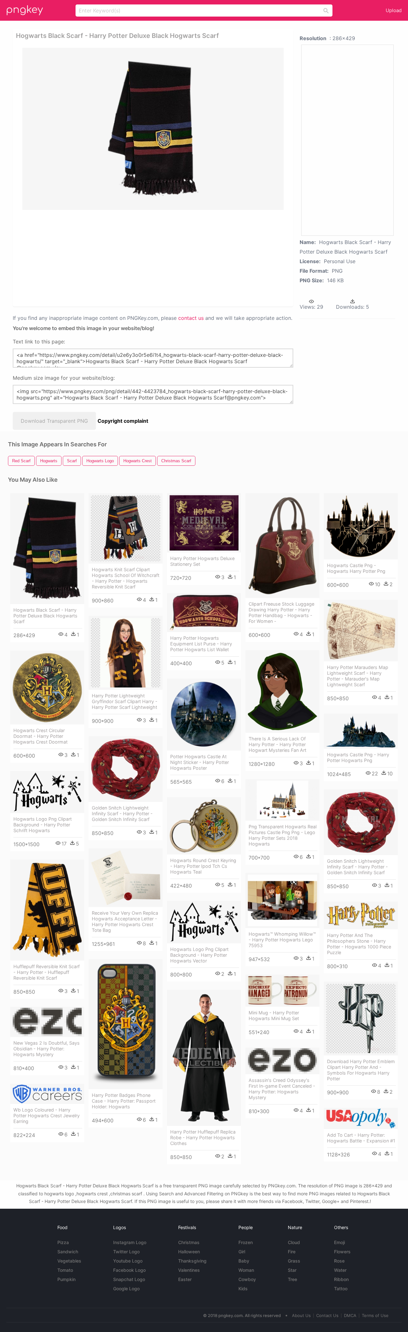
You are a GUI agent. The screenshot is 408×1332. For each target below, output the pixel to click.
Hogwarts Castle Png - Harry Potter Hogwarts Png (358, 757)
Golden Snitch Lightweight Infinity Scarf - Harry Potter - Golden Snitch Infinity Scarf (122, 813)
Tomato (65, 1270)
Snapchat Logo (129, 1279)
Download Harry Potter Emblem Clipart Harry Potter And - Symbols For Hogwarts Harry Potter (361, 1070)
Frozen (245, 1242)
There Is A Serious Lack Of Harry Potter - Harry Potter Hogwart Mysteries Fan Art (277, 744)
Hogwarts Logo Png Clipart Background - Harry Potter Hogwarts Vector (199, 955)
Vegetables (69, 1261)
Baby (243, 1261)
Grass (294, 1261)
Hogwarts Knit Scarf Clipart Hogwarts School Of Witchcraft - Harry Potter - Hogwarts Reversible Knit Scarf (125, 578)
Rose (339, 1261)
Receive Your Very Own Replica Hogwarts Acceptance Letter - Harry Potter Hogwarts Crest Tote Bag (125, 921)
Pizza (63, 1242)
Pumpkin (66, 1279)
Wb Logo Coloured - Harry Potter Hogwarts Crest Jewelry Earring (46, 1115)
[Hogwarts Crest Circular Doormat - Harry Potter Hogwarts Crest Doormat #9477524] (47, 687)
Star (292, 1270)
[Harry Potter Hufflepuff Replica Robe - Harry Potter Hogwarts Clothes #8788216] (204, 1058)
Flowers (342, 1251)
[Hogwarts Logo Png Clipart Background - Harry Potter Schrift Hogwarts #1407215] (47, 792)
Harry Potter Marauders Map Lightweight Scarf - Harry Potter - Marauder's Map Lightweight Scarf (357, 676)
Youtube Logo (127, 1261)
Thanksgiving (192, 1261)
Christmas (189, 1242)
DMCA (350, 1315)
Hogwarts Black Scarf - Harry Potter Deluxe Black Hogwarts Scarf (45, 615)
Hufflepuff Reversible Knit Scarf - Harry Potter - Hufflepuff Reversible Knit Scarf (46, 972)
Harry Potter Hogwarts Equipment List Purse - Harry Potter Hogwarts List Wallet (201, 643)
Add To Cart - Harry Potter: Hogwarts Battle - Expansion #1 (361, 1137)
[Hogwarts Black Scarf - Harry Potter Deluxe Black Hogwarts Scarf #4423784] (47, 548)
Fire (291, 1251)
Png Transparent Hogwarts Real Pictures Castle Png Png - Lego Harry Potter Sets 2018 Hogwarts (283, 835)
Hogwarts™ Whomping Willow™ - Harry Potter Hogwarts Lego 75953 (282, 939)
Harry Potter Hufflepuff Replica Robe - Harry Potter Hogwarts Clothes (203, 1137)
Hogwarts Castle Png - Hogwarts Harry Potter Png (356, 568)
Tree (292, 1279)
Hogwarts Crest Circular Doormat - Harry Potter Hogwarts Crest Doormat (40, 736)
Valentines (189, 1270)
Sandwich (67, 1251)
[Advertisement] (154, 257)
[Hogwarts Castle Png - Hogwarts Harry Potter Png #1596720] (361, 526)
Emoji (339, 1242)
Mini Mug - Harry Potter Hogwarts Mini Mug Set (274, 1015)
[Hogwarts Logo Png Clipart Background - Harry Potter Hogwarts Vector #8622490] (204, 922)
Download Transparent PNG (54, 421)
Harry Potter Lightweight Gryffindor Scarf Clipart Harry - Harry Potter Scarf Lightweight (124, 701)
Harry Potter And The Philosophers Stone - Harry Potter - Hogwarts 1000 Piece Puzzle (359, 943)
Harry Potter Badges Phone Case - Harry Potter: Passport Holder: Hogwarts (124, 1100)
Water (340, 1270)
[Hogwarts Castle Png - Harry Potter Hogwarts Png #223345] (361, 731)
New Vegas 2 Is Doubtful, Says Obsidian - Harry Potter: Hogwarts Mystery (46, 1048)
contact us (191, 318)
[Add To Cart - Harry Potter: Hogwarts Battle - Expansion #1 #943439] (361, 1118)
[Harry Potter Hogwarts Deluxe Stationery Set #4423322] (204, 522)
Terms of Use (375, 1315)
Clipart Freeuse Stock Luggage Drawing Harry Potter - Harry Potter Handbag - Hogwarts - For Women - (281, 612)
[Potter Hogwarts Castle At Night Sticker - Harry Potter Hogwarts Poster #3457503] (204, 715)
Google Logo (126, 1288)
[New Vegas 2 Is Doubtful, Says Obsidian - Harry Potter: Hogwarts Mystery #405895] (47, 1022)
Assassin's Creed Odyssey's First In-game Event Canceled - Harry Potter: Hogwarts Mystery (282, 1088)
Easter (185, 1279)
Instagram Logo (129, 1242)
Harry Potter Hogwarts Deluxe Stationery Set (202, 561)
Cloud (294, 1242)
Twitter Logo (126, 1251)
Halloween (189, 1251)
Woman (246, 1270)
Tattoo (340, 1288)
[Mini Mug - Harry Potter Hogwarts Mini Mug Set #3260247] (282, 991)
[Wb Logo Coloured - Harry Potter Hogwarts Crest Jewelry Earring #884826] (47, 1094)
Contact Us (327, 1315)
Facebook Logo (129, 1270)
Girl (241, 1251)
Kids (243, 1288)
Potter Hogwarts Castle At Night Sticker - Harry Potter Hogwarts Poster (199, 762)
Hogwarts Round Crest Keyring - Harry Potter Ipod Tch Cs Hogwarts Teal (203, 866)
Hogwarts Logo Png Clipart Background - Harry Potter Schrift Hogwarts (42, 824)
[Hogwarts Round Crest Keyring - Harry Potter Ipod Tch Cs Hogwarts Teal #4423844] (204, 825)
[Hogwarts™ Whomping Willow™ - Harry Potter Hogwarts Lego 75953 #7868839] (282, 900)
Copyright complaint (123, 421)
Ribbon (341, 1279)
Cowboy (247, 1279)
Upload (394, 10)
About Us (301, 1315)
